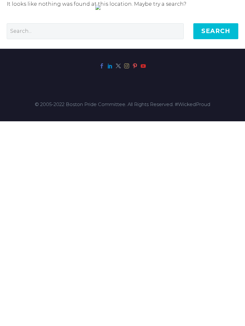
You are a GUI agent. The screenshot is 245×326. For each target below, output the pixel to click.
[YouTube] (143, 65)
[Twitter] (118, 65)
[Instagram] (126, 65)
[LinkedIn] (110, 65)
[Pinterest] (134, 65)
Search (215, 31)
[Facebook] (101, 65)
